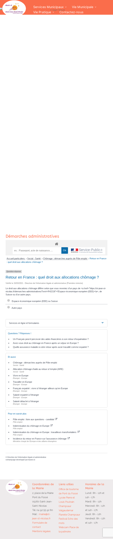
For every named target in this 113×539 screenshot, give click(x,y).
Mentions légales (41, 531)
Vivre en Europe (20, 375)
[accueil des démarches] (56, 243)
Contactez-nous (71, 12)
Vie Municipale (82, 7)
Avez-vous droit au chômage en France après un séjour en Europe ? (46, 343)
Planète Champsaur (69, 514)
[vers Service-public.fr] (86, 250)
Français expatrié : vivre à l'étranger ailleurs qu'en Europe (40, 388)
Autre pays (16, 308)
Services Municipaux (48, 7)
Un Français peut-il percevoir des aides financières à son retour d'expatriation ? (51, 339)
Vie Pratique (42, 12)
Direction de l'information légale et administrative (26, 457)
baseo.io (31, 460)
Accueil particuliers (16, 258)
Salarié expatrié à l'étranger (26, 395)
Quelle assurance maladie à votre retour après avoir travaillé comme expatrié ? (51, 347)
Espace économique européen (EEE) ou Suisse (34, 301)
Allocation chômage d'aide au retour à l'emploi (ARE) (38, 369)
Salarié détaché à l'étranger (26, 401)
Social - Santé (34, 258)
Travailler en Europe (22, 382)
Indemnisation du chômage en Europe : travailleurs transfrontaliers (45, 432)
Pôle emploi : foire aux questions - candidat (34, 419)
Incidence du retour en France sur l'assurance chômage (40, 438)
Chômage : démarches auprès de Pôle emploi (65, 258)
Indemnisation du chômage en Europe (31, 426)
